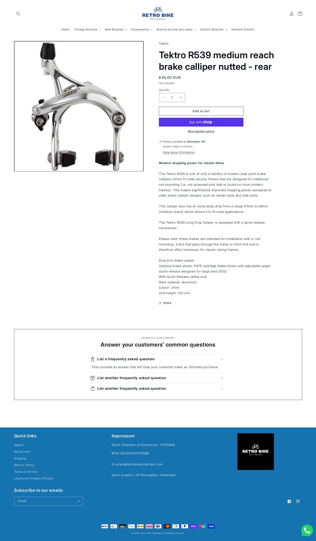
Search (19, 445)
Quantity (164, 89)
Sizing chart (22, 451)
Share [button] (167, 303)
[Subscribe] (78, 501)
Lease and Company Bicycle (33, 478)
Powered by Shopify (174, 533)
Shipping (20, 458)
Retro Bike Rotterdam (152, 533)
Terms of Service (26, 471)
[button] (18, 13)
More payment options (201, 131)
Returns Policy (24, 465)
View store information (179, 152)
